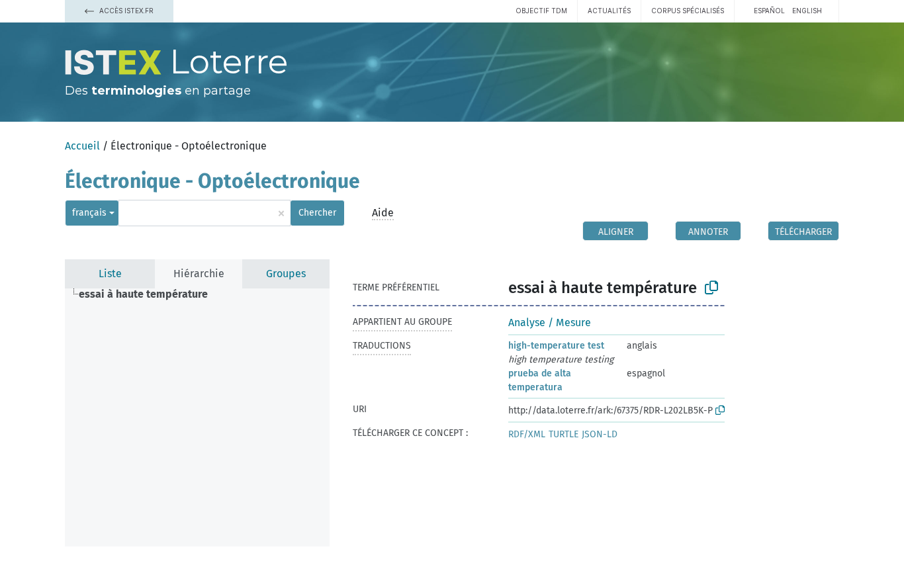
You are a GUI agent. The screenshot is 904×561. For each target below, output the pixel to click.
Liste (110, 273)
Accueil (82, 146)
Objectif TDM (541, 11)
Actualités (609, 11)
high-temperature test (556, 345)
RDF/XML (526, 434)
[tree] (197, 417)
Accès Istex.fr (125, 11)
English (807, 11)
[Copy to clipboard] (711, 288)
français (89, 212)
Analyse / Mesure (549, 322)
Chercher (317, 212)
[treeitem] (149, 294)
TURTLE (563, 434)
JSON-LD (599, 434)
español (769, 11)
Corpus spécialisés (687, 11)
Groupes (286, 273)
